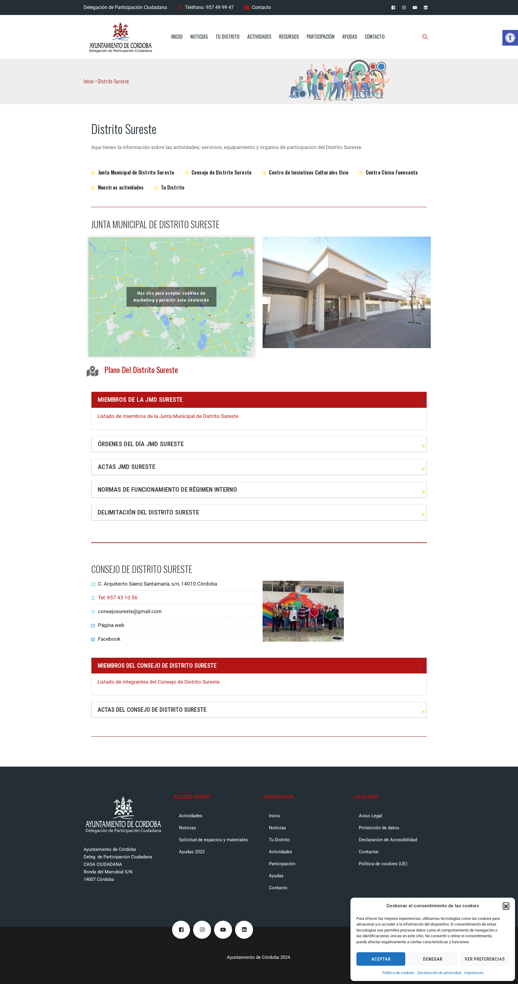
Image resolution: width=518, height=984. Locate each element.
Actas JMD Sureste (126, 466)
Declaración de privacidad (439, 973)
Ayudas (349, 36)
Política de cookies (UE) (383, 863)
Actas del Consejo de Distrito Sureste (152, 709)
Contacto (261, 7)
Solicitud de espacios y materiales (213, 839)
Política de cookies (398, 973)
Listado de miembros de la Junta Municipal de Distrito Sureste (167, 416)
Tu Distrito (228, 36)
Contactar (369, 851)
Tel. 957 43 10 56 (118, 598)
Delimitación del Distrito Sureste (148, 512)
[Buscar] (425, 37)
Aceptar (381, 959)
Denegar (432, 959)
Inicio (177, 36)
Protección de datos (379, 827)
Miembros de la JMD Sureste (140, 399)
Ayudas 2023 (191, 851)
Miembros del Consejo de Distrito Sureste (157, 665)
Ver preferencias (485, 959)
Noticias (199, 36)
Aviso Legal (370, 816)
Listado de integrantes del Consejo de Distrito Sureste (158, 682)
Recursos (289, 36)
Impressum (474, 973)
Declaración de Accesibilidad (388, 839)
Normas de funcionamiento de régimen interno (167, 489)
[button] (510, 38)
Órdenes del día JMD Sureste (141, 444)
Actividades (259, 36)
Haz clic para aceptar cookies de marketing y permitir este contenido (171, 297)
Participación (321, 36)
